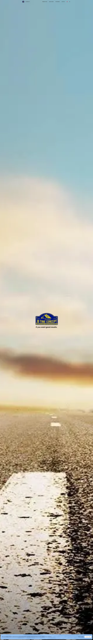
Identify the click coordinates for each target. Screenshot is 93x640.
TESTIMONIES (57, 1)
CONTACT (63, 1)
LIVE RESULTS (28, 1)
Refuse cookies (80, 636)
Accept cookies (88, 636)
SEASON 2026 (51, 1)
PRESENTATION (44, 1)
